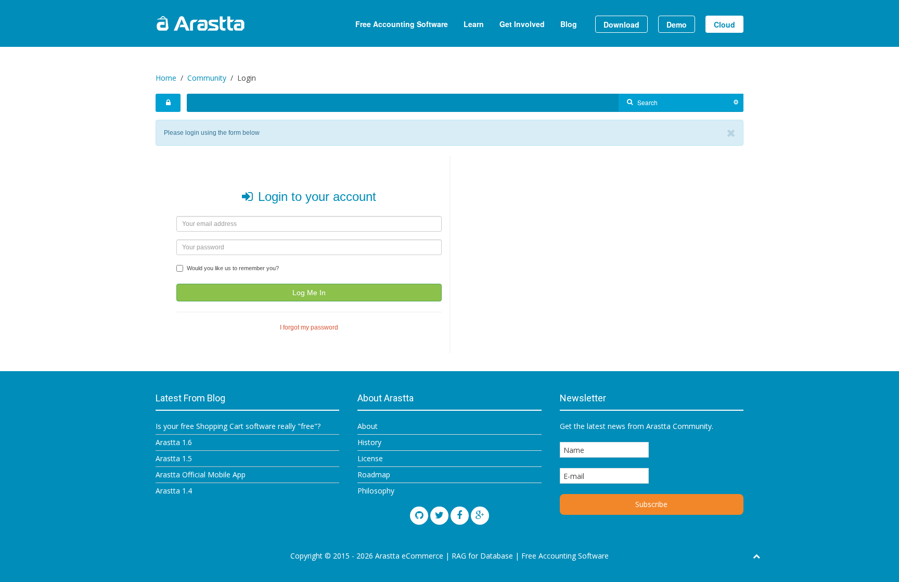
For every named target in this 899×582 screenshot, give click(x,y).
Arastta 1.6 (174, 442)
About (367, 426)
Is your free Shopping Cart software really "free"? (238, 426)
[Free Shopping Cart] (226, 23)
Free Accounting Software (401, 24)
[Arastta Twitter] (439, 516)
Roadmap (373, 474)
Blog (568, 24)
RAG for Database (482, 556)
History (369, 442)
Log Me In (309, 292)
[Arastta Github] (419, 516)
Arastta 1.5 (174, 458)
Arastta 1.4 (174, 491)
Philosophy (375, 491)
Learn (474, 24)
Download (621, 24)
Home (166, 78)
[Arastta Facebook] (460, 516)
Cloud (724, 24)
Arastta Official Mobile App (201, 474)
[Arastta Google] (480, 516)
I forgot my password (309, 327)
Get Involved (522, 24)
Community (206, 78)
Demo (676, 24)
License (370, 458)
